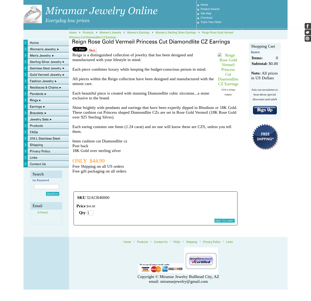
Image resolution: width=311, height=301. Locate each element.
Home (204, 4)
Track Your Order (211, 22)
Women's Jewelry (110, 32)
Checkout (206, 17)
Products (88, 32)
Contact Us (161, 242)
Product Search (210, 9)
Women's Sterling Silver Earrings (176, 32)
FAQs (176, 242)
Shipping (191, 242)
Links (229, 242)
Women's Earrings (138, 32)
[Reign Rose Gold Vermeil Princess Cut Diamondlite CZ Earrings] (228, 84)
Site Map (206, 13)
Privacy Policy (211, 242)
